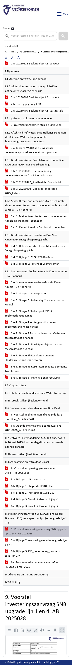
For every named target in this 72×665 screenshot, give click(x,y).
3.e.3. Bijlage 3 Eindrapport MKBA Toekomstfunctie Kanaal (28, 313)
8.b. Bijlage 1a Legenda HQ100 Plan (32, 486)
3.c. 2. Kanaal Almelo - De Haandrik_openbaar (38, 227)
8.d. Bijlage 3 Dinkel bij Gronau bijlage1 (34, 499)
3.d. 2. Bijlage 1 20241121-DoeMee (32, 257)
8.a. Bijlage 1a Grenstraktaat (28, 479)
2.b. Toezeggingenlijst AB (25, 104)
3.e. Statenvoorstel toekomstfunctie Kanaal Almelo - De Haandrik (33, 284)
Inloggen (51, 662)
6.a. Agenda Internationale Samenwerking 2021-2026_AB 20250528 (33, 428)
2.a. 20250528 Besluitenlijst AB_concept (34, 63)
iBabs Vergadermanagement (21, 662)
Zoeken (6, 28)
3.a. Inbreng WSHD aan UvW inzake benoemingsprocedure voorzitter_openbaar (31, 150)
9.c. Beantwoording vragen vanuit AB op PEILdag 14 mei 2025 (32, 564)
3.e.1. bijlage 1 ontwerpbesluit (28, 293)
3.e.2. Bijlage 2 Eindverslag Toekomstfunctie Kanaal (34, 302)
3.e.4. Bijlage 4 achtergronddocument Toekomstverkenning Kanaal (30, 324)
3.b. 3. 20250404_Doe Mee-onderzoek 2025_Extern (31, 191)
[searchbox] (30, 36)
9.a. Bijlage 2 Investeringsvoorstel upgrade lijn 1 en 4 (36, 542)
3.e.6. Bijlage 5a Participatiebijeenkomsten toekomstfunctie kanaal (33, 347)
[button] (63, 36)
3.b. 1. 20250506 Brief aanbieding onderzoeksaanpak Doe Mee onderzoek (28, 173)
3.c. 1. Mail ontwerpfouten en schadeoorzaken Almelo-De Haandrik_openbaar (35, 218)
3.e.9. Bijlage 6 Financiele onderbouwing (35, 377)
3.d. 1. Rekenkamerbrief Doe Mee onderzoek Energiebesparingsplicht (35, 248)
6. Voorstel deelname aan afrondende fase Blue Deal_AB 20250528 (33, 417)
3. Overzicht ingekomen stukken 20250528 (35, 125)
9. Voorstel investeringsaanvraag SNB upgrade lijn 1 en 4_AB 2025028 (35, 531)
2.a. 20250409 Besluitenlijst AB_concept (34, 97)
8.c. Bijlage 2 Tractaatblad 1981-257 (32, 492)
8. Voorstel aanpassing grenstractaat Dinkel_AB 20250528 (30, 470)
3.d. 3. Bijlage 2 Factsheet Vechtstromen (34, 263)
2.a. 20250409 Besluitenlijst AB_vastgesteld (36, 110)
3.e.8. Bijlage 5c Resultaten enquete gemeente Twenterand (36, 369)
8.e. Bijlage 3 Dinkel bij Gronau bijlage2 (34, 506)
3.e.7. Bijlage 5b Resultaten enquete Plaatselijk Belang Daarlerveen (29, 358)
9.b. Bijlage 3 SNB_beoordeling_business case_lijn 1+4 (32, 553)
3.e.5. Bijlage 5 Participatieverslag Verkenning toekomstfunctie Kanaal (35, 335)
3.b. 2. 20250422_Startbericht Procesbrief (35, 182)
